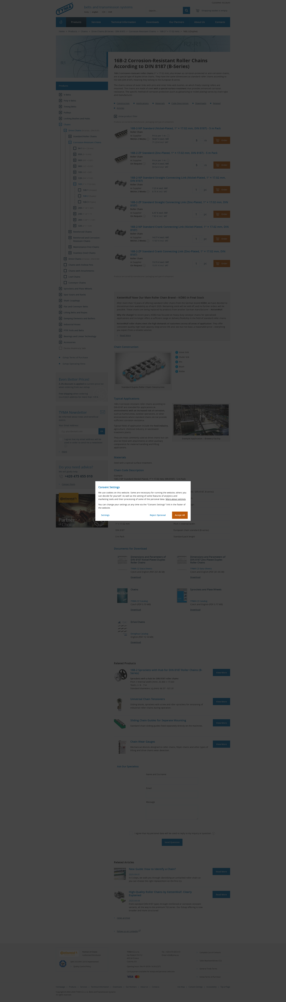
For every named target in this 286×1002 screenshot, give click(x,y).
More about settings (176, 499)
